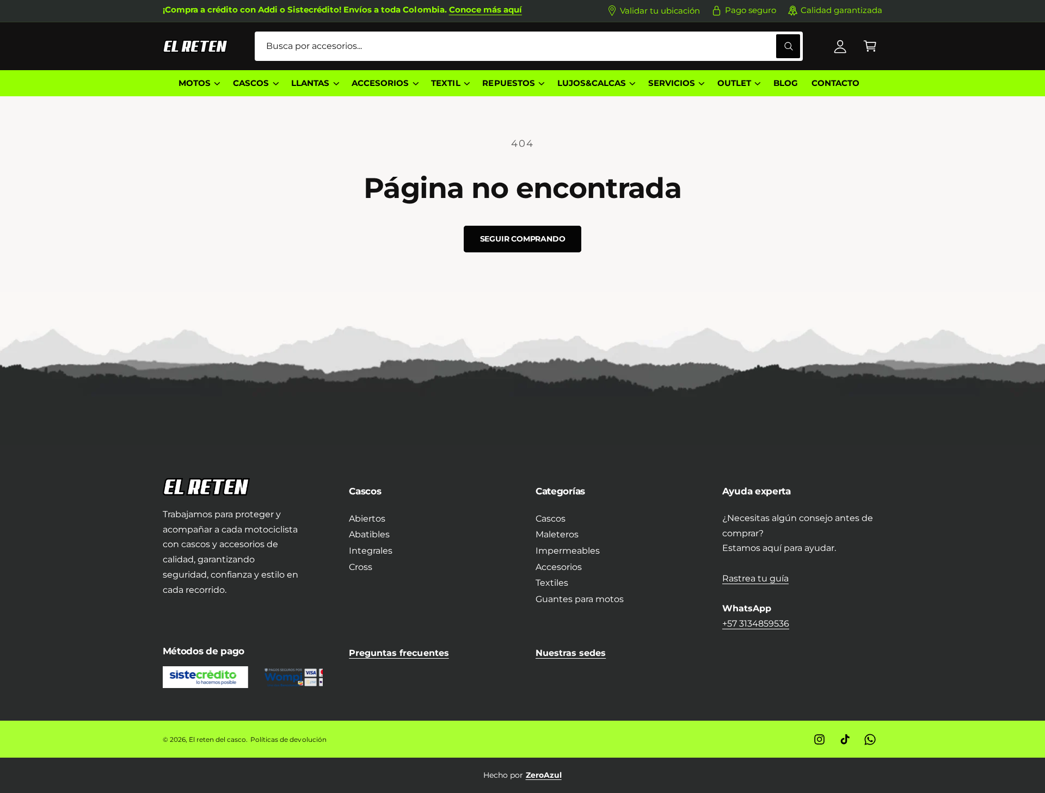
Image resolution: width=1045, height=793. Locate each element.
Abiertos (367, 518)
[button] (870, 46)
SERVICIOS (671, 83)
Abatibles (369, 534)
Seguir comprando (522, 238)
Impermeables (568, 551)
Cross (360, 567)
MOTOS (195, 83)
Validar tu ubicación (660, 11)
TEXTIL (445, 83)
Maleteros (557, 534)
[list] (523, 775)
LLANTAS (310, 83)
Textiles (552, 583)
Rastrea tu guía (755, 578)
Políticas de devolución (288, 739)
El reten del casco (217, 739)
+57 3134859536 (755, 623)
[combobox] (529, 46)
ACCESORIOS (380, 83)
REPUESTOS (508, 83)
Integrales (370, 551)
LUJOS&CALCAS (591, 83)
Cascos (550, 518)
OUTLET (734, 83)
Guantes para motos (580, 599)
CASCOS (251, 83)
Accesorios (559, 567)
